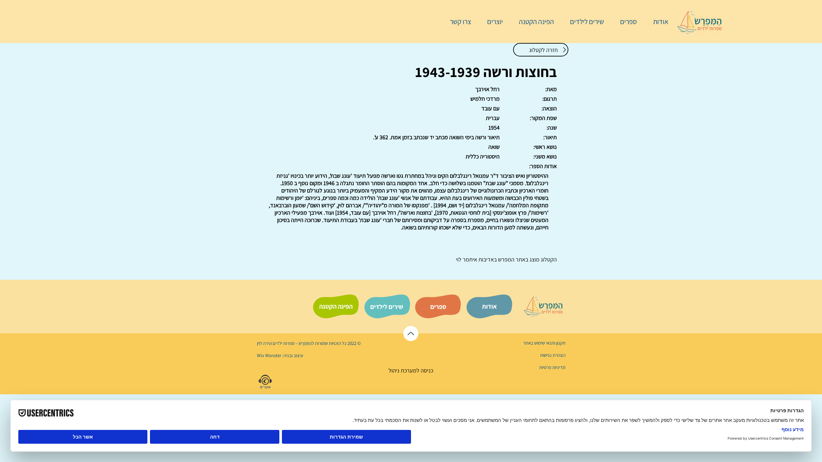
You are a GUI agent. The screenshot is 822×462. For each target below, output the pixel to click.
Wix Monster (269, 355)
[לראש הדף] (410, 333)
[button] (625, 21)
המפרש (505, 259)
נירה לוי (264, 343)
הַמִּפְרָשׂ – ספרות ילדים (292, 343)
